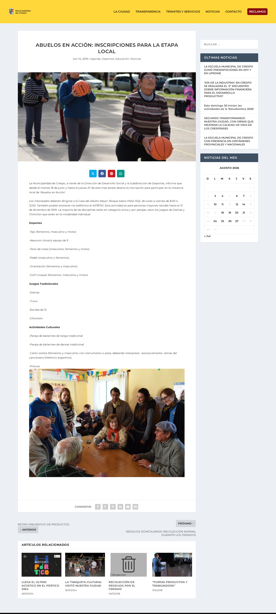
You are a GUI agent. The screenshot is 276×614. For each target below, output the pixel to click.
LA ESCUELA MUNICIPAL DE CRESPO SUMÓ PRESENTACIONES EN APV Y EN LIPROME (228, 70)
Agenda (95, 58)
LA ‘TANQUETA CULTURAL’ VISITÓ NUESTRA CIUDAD (83, 583)
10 (215, 204)
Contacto (233, 11)
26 (230, 221)
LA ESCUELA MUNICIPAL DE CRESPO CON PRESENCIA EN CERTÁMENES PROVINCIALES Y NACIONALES (228, 141)
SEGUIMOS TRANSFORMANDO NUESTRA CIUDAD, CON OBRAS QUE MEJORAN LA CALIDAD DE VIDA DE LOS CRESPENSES (228, 123)
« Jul (207, 236)
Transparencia (148, 11)
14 (243, 204)
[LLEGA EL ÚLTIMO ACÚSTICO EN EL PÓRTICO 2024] (41, 565)
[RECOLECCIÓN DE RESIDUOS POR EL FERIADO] (129, 565)
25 (222, 221)
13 (237, 204)
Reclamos (257, 11)
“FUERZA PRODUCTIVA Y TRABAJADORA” (169, 583)
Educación (122, 58)
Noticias (213, 11)
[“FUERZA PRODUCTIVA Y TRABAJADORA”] (172, 565)
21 (244, 212)
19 (229, 212)
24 (215, 221)
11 (222, 204)
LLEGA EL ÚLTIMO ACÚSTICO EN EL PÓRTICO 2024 (40, 585)
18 (222, 212)
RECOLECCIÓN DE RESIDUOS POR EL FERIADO (122, 585)
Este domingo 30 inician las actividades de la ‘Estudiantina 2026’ (229, 107)
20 (236, 212)
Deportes (108, 58)
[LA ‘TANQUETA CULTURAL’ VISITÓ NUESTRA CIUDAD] (85, 565)
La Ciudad (122, 11)
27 (236, 221)
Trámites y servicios (183, 11)
